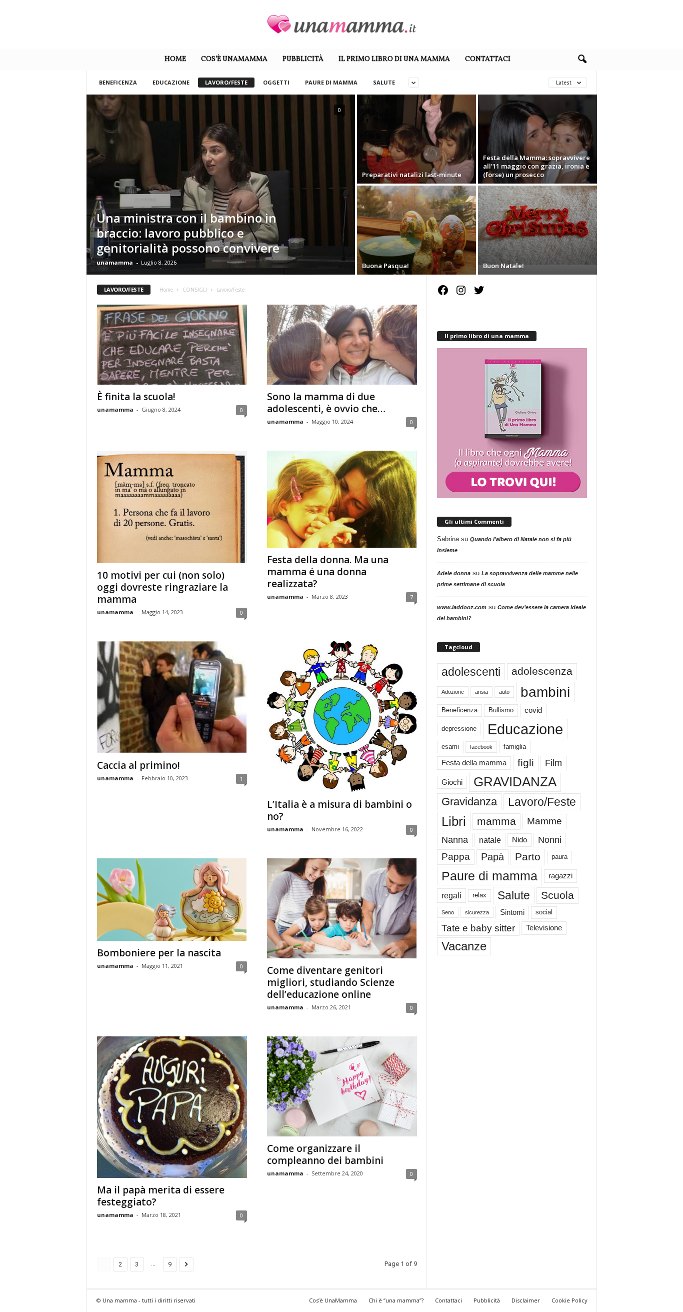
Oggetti (276, 82)
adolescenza (542, 671)
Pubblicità (303, 59)
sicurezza (477, 912)
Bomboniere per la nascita (159, 952)
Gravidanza (469, 801)
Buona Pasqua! (385, 265)
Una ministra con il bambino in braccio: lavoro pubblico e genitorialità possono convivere (188, 233)
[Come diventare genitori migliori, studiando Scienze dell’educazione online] (342, 908)
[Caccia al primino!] (172, 697)
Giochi (452, 782)
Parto (527, 856)
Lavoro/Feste (226, 82)
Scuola (557, 895)
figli (526, 763)
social (544, 912)
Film (553, 763)
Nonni (550, 840)
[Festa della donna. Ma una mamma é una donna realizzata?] (342, 499)
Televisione (544, 928)
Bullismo (501, 710)
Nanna (455, 840)
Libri (454, 821)
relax (479, 895)
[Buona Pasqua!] (416, 230)
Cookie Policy (570, 1300)
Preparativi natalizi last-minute (412, 174)
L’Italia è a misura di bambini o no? (339, 810)
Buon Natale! (503, 265)
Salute (384, 82)
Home (175, 59)
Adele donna (453, 573)
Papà (492, 856)
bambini (545, 692)
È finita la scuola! (136, 396)
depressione (459, 728)
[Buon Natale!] (537, 225)
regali (452, 895)
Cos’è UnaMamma (234, 59)
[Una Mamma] (341, 24)
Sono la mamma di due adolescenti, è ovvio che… (326, 402)
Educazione (171, 82)
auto (504, 692)
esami (450, 746)
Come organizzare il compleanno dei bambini (325, 1154)
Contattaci (487, 59)
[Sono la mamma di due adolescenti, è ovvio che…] (342, 345)
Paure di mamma (331, 82)
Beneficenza (118, 82)
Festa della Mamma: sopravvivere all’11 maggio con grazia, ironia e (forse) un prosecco (536, 166)
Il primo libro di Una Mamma (394, 59)
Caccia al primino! (138, 765)
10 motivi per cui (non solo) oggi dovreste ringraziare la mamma (162, 587)
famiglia (515, 746)
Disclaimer (526, 1300)
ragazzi (560, 876)
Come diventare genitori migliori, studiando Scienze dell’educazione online (330, 982)
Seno (448, 912)
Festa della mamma (474, 763)
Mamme (544, 821)
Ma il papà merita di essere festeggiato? (160, 1195)
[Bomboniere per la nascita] (172, 899)
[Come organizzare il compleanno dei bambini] (342, 1086)
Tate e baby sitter (478, 928)
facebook (481, 747)
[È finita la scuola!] (172, 345)
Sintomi (512, 912)
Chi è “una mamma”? (396, 1300)
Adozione (453, 692)
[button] (582, 60)
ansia (481, 692)
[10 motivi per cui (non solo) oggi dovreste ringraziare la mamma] (172, 507)
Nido (519, 840)
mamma (496, 821)
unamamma (114, 262)
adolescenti (471, 671)
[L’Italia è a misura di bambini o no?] (342, 716)
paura (560, 856)
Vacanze (464, 946)
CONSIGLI (194, 289)
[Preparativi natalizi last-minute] (416, 139)
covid (533, 710)
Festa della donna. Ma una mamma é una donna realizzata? (327, 571)
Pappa (456, 856)
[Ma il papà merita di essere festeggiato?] (172, 1107)
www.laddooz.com (461, 607)
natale (490, 839)
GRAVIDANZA (515, 782)
